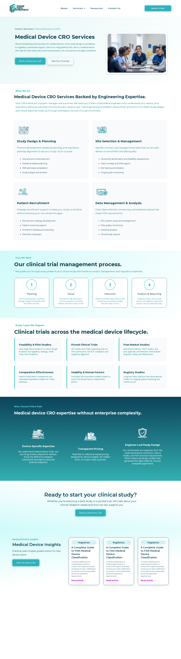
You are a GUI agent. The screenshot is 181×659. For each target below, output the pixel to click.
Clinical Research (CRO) (67, 624)
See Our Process (60, 61)
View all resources (25, 562)
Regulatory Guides (143, 624)
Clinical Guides (141, 634)
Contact (97, 629)
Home (97, 618)
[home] (19, 8)
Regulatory (61, 618)
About (64, 8)
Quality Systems (63, 629)
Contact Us (114, 8)
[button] (79, 8)
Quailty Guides (141, 629)
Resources (97, 8)
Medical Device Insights (146, 618)
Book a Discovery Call (30, 61)
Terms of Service (102, 634)
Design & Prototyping (66, 634)
